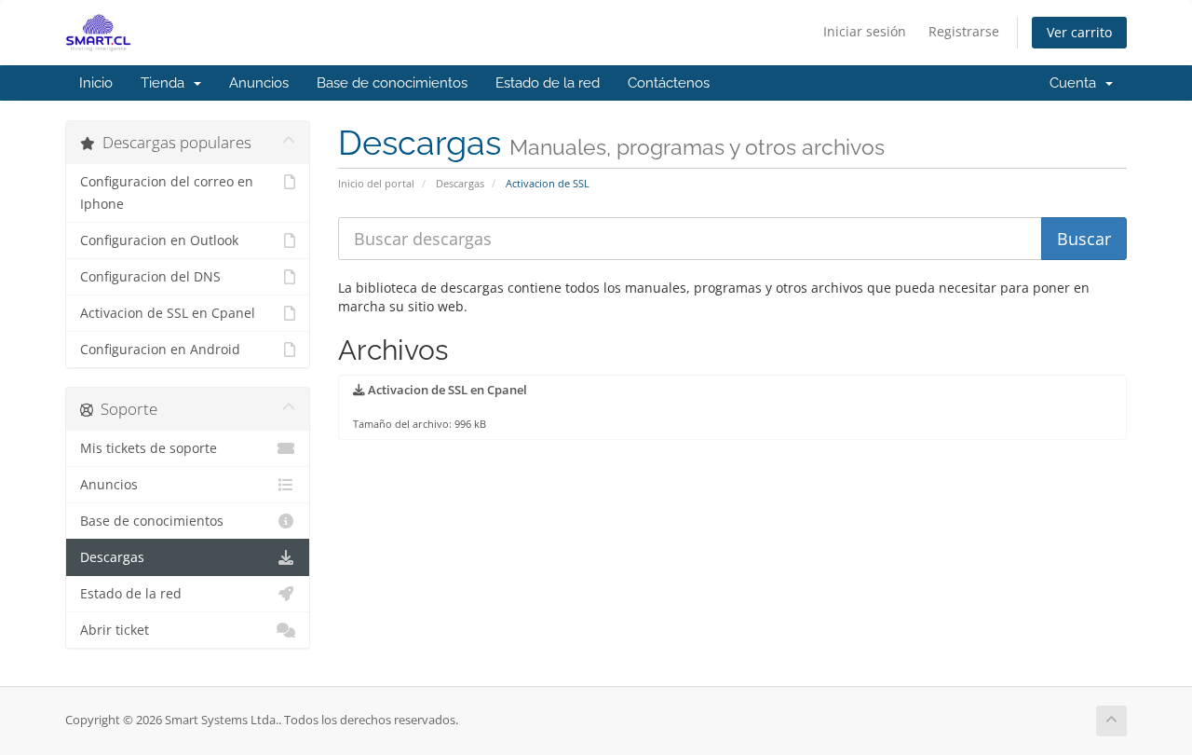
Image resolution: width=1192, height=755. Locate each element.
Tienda (166, 83)
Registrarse (963, 31)
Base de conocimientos (392, 83)
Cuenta (1077, 83)
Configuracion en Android (160, 349)
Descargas (460, 183)
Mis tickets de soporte (148, 448)
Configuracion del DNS (150, 276)
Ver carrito (1079, 32)
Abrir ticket (114, 630)
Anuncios (259, 83)
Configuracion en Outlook (159, 240)
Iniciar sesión (864, 31)
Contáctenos (669, 83)
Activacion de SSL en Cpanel (167, 313)
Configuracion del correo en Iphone (166, 193)
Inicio (96, 83)
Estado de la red (547, 83)
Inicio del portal (376, 183)
